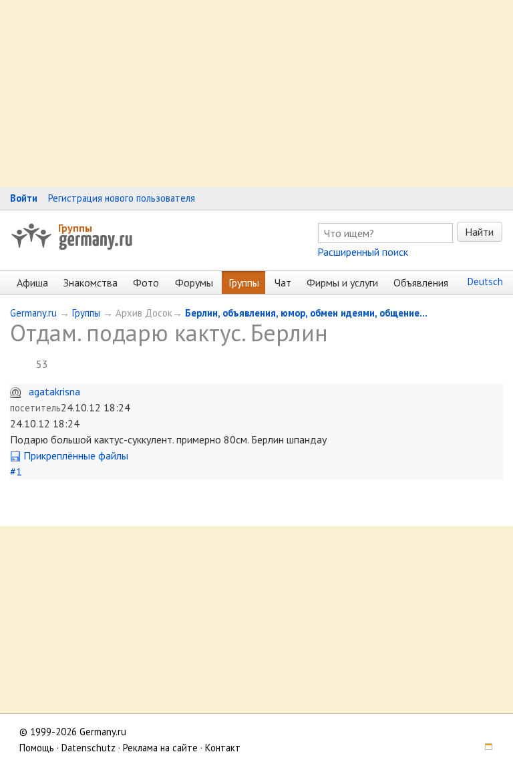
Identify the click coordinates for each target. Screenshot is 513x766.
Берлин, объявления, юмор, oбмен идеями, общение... (306, 313)
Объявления (420, 282)
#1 (16, 471)
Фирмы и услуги (342, 282)
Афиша (32, 282)
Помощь (36, 747)
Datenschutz (88, 747)
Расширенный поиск (362, 251)
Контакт (222, 747)
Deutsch (485, 281)
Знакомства (90, 282)
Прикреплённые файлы (74, 455)
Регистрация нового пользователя (121, 198)
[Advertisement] (256, 93)
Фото (146, 282)
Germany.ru (33, 313)
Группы (75, 227)
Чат (283, 282)
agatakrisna (54, 391)
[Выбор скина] (484, 747)
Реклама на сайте (160, 747)
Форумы (194, 282)
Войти (23, 198)
